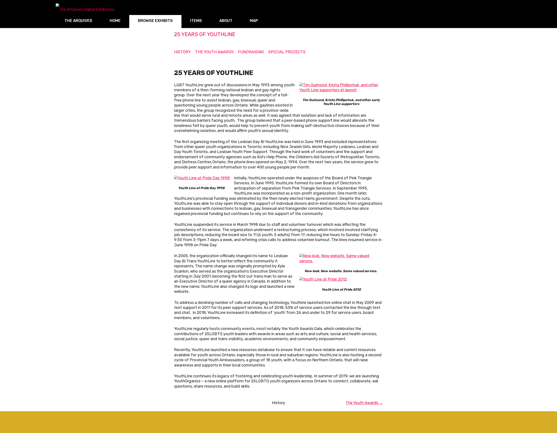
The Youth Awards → (364, 402)
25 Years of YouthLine (204, 34)
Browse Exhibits (155, 20)
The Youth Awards (214, 52)
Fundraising (251, 52)
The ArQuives (78, 20)
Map (254, 20)
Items (196, 20)
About (225, 20)
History (182, 52)
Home (115, 20)
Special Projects (286, 52)
